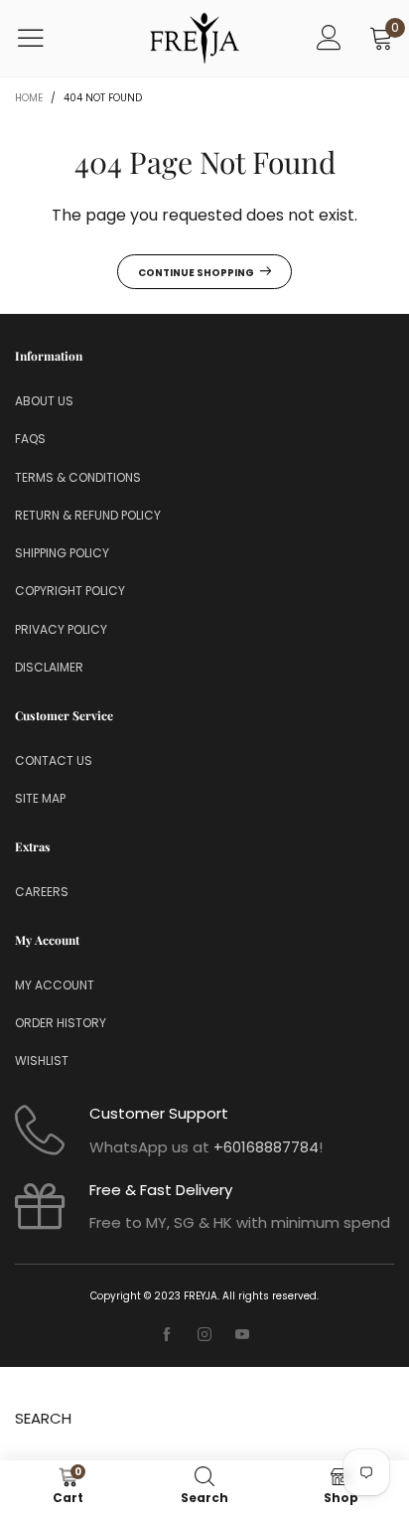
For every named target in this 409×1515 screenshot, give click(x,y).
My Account (54, 985)
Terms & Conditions (78, 477)
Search (43, 1418)
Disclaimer (49, 667)
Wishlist (41, 1060)
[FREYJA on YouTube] (242, 1335)
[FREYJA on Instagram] (204, 1335)
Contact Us (53, 760)
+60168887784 (266, 1146)
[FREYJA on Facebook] (167, 1335)
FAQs (30, 438)
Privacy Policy (61, 629)
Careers (41, 891)
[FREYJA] (194, 38)
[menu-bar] (43, 38)
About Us (44, 400)
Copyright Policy (70, 590)
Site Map (40, 798)
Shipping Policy (62, 552)
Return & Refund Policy (88, 515)
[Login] (329, 38)
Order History (60, 1022)
